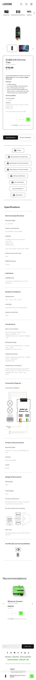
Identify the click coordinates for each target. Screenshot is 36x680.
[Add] (21, 613)
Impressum (8, 656)
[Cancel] (21, 4)
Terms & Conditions (25, 656)
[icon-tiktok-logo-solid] (28, 653)
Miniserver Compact (15, 601)
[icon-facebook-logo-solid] (7, 653)
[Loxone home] (7, 4)
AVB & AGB (22, 659)
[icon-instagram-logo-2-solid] (18, 653)
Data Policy (15, 656)
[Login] (31, 4)
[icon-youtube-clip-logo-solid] (14, 653)
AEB (27, 659)
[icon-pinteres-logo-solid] (21, 653)
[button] (18, 33)
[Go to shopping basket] (26, 4)
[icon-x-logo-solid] (11, 653)
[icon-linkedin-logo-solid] (25, 653)
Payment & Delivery (12, 659)
